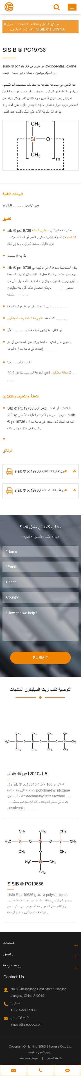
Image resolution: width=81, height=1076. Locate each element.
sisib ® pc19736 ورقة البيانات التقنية (39, 471)
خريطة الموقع (54, 1058)
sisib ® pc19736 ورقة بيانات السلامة (39, 490)
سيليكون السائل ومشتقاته (45, 24)
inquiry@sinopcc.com (27, 1024)
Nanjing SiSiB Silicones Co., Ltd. (49, 1046)
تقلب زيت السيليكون (21, 29)
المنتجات (23, 24)
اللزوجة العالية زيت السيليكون (31, 318)
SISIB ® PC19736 (50, 29)
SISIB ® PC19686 (25, 883)
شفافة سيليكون (59, 373)
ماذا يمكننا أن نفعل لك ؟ (40, 527)
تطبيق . (8, 954)
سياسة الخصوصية (29, 1058)
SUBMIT (40, 657)
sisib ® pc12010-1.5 (27, 773)
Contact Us (13, 976)
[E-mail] (13, 1071)
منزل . (11, 24)
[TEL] (40, 1071)
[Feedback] (67, 1071)
